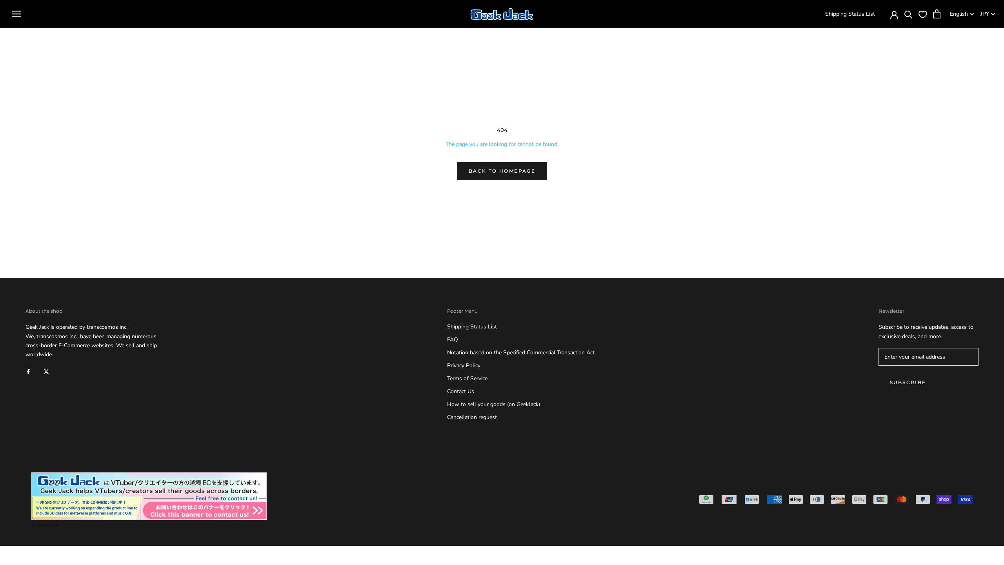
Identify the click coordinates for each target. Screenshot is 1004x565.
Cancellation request (472, 417)
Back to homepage (502, 171)
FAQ (452, 339)
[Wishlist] (923, 14)
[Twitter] (46, 371)
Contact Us (460, 391)
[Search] (908, 14)
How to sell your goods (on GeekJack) (493, 404)
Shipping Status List (850, 14)
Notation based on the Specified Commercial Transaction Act (521, 352)
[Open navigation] (16, 14)
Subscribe (908, 382)
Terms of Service (467, 378)
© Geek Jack (45, 525)
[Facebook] (28, 371)
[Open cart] (936, 13)
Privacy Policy (463, 365)
